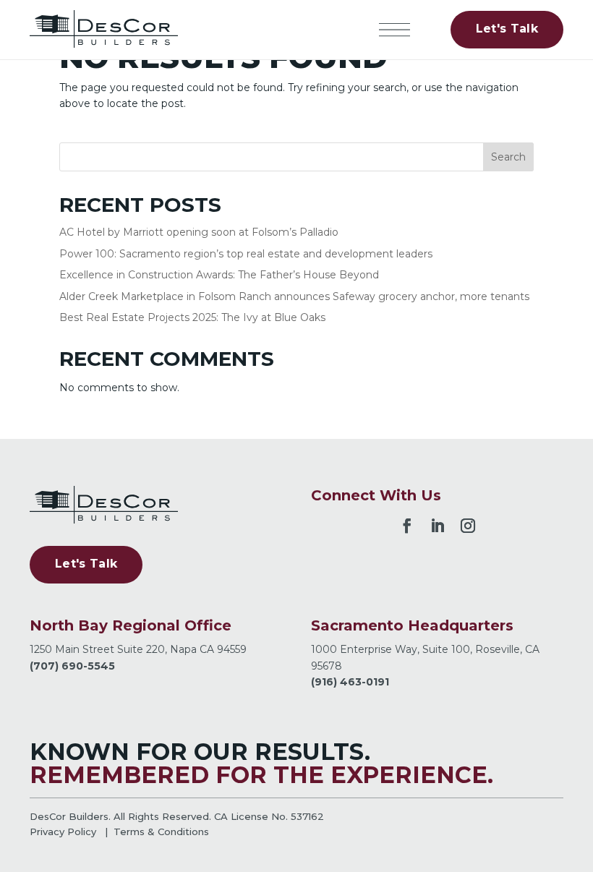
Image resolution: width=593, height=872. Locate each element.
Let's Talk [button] (507, 28)
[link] (104, 29)
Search (508, 156)
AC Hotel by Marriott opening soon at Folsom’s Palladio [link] (198, 232)
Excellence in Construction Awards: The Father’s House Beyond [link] (219, 274)
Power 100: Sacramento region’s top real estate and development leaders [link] (245, 253)
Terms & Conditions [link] (161, 831)
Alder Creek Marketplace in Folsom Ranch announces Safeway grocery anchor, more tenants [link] (294, 296)
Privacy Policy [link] (63, 831)
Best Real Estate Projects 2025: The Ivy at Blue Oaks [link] (192, 317)
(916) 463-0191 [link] (350, 681)
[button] (394, 30)
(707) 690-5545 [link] (72, 665)
